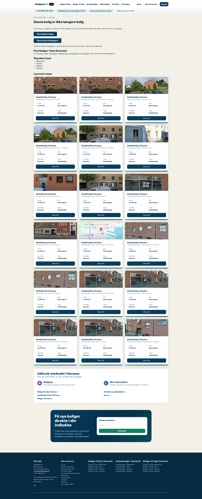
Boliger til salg (78, 4)
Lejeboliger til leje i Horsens (48, 395)
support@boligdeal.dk (42, 471)
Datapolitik (65, 475)
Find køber (126, 4)
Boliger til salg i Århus (150, 467)
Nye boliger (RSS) (67, 484)
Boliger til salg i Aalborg (151, 471)
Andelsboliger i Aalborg (124, 471)
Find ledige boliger (45, 34)
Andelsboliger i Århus (123, 467)
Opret (139, 4)
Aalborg (39, 68)
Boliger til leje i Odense (96, 469)
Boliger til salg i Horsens (47, 392)
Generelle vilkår (66, 471)
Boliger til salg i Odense (151, 469)
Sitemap (64, 482)
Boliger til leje (65, 4)
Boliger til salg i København (152, 464)
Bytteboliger (105, 4)
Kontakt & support (67, 467)
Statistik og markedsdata (114, 392)
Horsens (51, 17)
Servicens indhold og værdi (70, 473)
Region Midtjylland (40, 17)
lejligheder (53, 54)
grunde (40, 54)
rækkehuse (62, 54)
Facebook (35, 485)
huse (46, 54)
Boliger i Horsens (44, 398)
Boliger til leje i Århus (95, 467)
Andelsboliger (92, 4)
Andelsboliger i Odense (124, 469)
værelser (85, 54)
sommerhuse (73, 54)
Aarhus (39, 63)
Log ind (164, 4)
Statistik (64, 480)
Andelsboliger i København (125, 464)
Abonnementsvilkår (67, 469)
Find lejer (115, 4)
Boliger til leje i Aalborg (96, 471)
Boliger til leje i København (97, 464)
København (40, 61)
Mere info (55, 118)
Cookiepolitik (65, 478)
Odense (39, 66)
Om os (106, 395)
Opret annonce (151, 4)
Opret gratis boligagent (47, 40)
